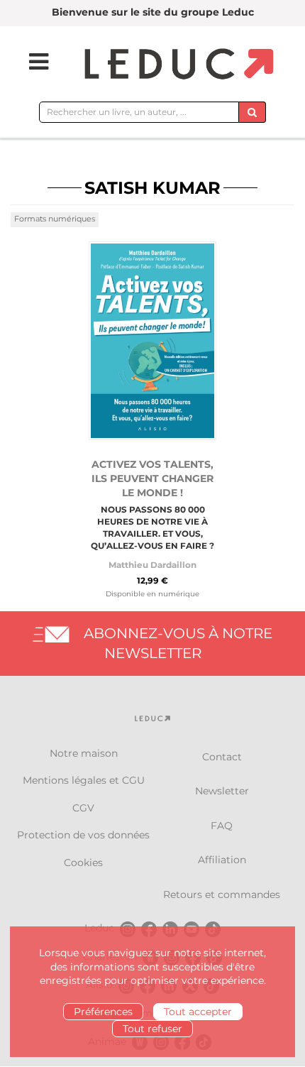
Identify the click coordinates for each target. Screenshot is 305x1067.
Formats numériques (54, 219)
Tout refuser (152, 1028)
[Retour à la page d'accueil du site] (177, 65)
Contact (222, 756)
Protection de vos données (83, 834)
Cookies (83, 862)
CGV (83, 807)
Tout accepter (198, 1011)
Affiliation (222, 859)
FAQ (222, 825)
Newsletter (222, 790)
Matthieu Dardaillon (152, 564)
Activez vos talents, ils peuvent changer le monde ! (153, 478)
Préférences (103, 1011)
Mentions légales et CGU (84, 780)
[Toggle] (30, 62)
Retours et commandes (221, 894)
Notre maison (84, 753)
